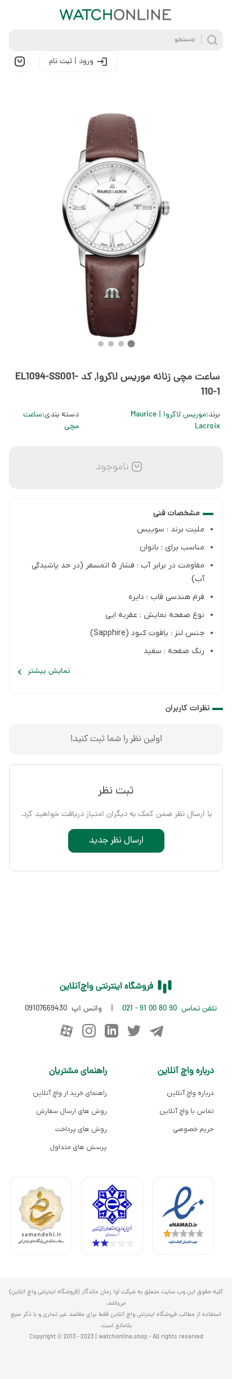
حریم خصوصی (193, 1129)
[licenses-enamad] (187, 1218)
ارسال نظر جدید (116, 841)
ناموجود (111, 467)
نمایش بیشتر (48, 671)
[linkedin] (111, 1030)
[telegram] (156, 1030)
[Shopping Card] (19, 61)
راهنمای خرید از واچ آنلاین (70, 1093)
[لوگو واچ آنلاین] (116, 14)
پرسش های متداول (78, 1147)
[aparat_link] (66, 1030)
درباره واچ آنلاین (190, 1093)
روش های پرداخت (81, 1129)
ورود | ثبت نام (71, 62)
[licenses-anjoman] (116, 1218)
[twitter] (134, 1030)
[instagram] (89, 1030)
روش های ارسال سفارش (71, 1111)
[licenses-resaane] (45, 1218)
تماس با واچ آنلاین (186, 1111)
